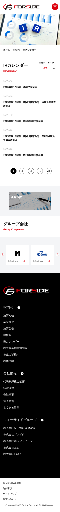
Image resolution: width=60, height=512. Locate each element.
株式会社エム (11, 447)
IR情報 (16, 50)
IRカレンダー (11, 341)
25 (48, 170)
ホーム (6, 50)
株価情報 (8, 361)
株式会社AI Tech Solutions (19, 428)
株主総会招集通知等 (15, 348)
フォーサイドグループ (20, 420)
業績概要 (8, 322)
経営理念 (8, 388)
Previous (4, 201)
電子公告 (8, 401)
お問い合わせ (10, 499)
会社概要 (8, 394)
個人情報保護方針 (12, 483)
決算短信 (8, 315)
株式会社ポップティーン (18, 441)
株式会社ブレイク (14, 434)
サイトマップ (10, 493)
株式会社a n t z (12, 454)
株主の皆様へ (11, 354)
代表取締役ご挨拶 (14, 381)
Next (56, 201)
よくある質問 (11, 407)
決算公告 (8, 328)
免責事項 (7, 488)
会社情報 (10, 373)
